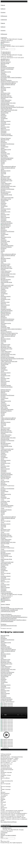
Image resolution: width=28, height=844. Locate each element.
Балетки (3, 64)
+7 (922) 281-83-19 (5, 597)
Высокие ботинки (11, 107)
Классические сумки (6, 97)
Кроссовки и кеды (6, 72)
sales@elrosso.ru (5, 42)
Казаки (3, 70)
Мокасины (3, 74)
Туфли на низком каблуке (8, 84)
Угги (16, 81)
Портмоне (3, 131)
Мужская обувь (5, 187)
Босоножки (4, 77)
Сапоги (13, 81)
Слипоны (3, 117)
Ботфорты (4, 81)
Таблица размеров (6, 754)
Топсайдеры (4, 118)
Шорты (3, 125)
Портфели (3, 132)
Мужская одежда (5, 209)
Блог (2, 836)
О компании (4, 832)
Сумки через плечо (6, 100)
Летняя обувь (4, 112)
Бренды (3, 834)
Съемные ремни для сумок (8, 103)
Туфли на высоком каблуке (8, 83)
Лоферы (3, 73)
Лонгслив (3, 90)
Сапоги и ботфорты (6, 80)
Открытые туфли (5, 76)
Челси (2, 86)
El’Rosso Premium (6, 138)
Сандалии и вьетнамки (7, 158)
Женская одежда (5, 170)
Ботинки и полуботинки (7, 67)
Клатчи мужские (5, 129)
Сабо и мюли (11, 77)
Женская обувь (5, 139)
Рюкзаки (3, 98)
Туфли (2, 110)
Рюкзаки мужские (6, 134)
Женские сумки (5, 177)
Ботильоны (4, 66)
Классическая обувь (6, 108)
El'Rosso (3, 799)
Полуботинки (9, 69)
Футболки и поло (5, 93)
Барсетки (3, 128)
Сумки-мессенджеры (6, 135)
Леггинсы (3, 88)
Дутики (9, 81)
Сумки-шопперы (5, 101)
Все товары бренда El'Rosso (9, 822)
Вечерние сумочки (6, 96)
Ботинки (3, 69)
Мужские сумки (5, 214)
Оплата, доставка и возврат (8, 835)
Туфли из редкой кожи (10, 110)
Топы (2, 91)
